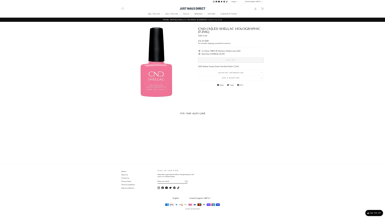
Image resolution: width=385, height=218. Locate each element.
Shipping (211, 43)
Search (123, 171)
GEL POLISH (154, 14)
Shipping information (230, 73)
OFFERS (212, 14)
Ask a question (231, 78)
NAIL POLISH (172, 14)
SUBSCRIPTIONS (229, 14)
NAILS (186, 14)
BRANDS (199, 14)
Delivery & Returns (127, 188)
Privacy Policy (126, 181)
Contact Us (125, 178)
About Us (124, 175)
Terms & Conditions (128, 185)
